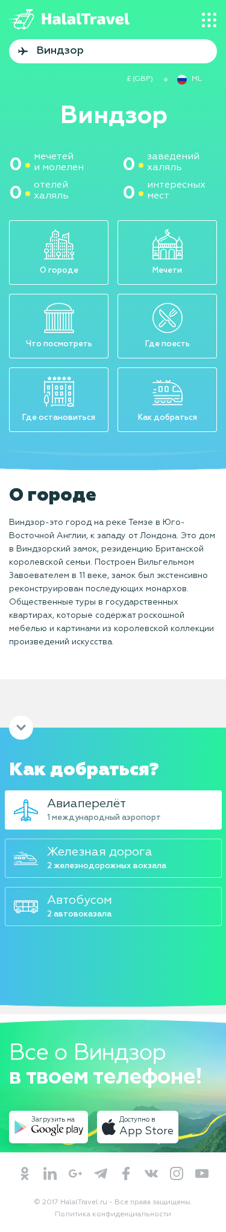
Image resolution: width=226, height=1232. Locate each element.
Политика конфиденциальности (113, 1214)
